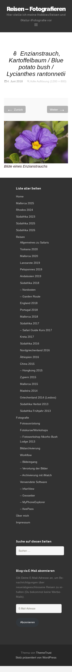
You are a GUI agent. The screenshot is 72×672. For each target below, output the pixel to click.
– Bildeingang (28, 461)
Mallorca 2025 (25, 203)
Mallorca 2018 (29, 316)
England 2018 (29, 303)
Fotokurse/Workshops (34, 430)
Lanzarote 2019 (30, 262)
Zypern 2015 (28, 377)
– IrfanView (27, 488)
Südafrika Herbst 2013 (34, 404)
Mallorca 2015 (29, 384)
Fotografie (22, 417)
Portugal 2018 (29, 309)
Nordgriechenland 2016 (35, 350)
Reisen (20, 236)
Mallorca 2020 (29, 256)
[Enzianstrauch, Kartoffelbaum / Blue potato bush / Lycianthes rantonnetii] (36, 142)
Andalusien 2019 (30, 276)
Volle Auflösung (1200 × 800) (48, 81)
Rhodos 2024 (24, 209)
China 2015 (27, 363)
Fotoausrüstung (30, 423)
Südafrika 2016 (29, 343)
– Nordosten (28, 289)
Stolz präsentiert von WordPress (36, 657)
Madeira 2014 (29, 390)
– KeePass (27, 508)
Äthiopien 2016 (29, 357)
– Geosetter (27, 495)
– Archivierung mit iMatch (36, 475)
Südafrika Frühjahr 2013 (35, 410)
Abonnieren (27, 622)
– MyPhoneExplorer (32, 502)
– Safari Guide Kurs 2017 (36, 330)
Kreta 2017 (27, 336)
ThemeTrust (43, 652)
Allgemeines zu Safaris (34, 242)
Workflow (26, 455)
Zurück (15, 109)
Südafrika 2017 (29, 323)
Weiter (57, 109)
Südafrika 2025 (25, 223)
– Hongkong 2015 (31, 370)
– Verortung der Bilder (34, 468)
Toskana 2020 (29, 249)
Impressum (23, 522)
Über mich (22, 515)
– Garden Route (30, 296)
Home (20, 196)
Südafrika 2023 (25, 216)
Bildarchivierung (30, 448)
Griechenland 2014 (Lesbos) (38, 397)
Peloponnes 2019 (31, 269)
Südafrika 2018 (29, 282)
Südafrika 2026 (25, 230)
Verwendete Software (33, 482)
